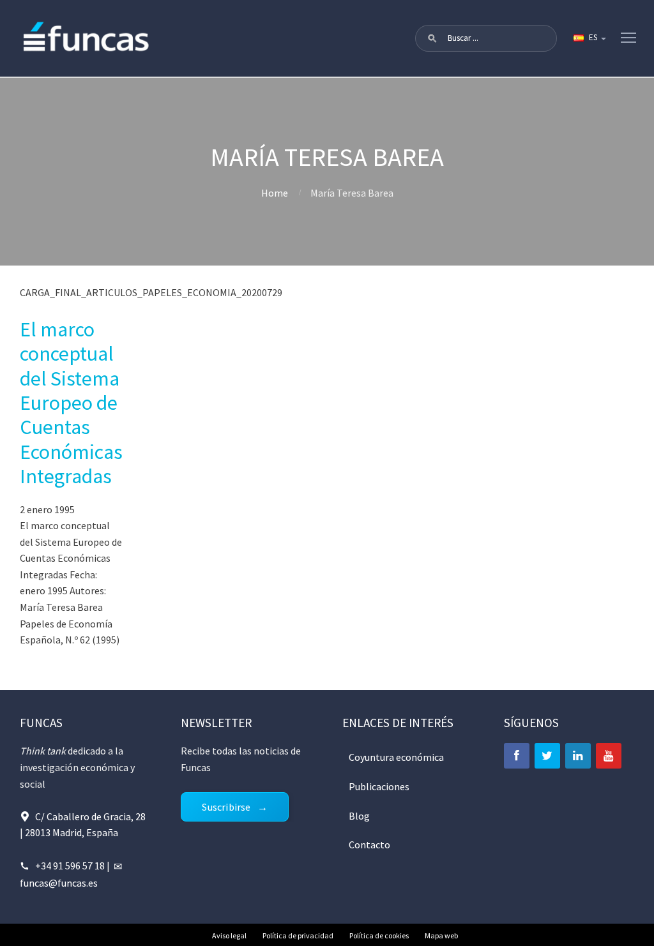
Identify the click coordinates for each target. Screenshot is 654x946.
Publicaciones (379, 786)
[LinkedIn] (578, 756)
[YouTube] (608, 756)
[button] (432, 38)
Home (274, 192)
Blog (359, 815)
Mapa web (441, 935)
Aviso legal (229, 935)
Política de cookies (379, 935)
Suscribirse (226, 806)
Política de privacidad (297, 935)
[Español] (588, 38)
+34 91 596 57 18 (70, 865)
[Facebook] (516, 756)
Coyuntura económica (396, 757)
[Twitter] (547, 756)
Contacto (369, 844)
